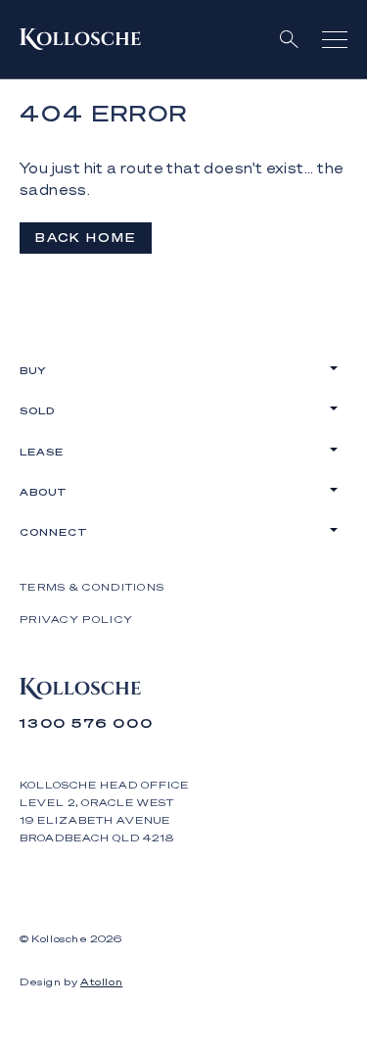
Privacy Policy (76, 619)
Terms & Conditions (92, 587)
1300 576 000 (87, 722)
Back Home (85, 237)
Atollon (101, 981)
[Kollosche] (80, 39)
